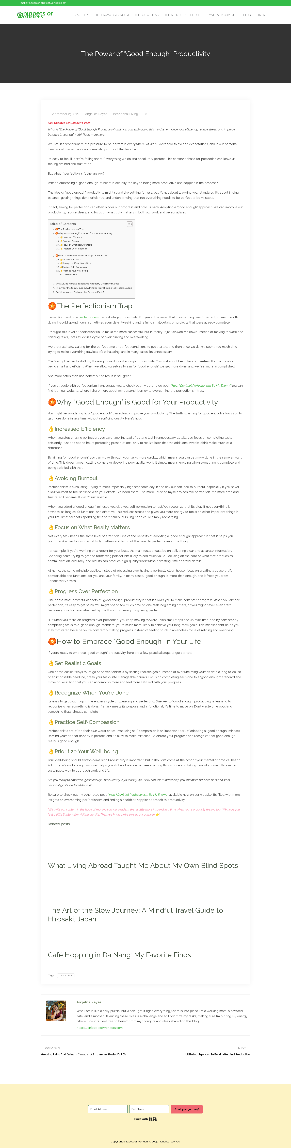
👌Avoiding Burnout (69, 241)
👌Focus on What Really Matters (76, 245)
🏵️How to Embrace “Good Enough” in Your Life (81, 255)
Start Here (81, 15)
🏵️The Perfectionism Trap (70, 229)
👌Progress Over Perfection (73, 248)
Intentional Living (125, 114)
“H (109, 794)
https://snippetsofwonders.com (100, 1027)
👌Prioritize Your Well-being (74, 270)
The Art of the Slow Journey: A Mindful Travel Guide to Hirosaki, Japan (93, 287)
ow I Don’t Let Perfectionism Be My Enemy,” (139, 794)
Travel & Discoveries (221, 15)
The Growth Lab (147, 15)
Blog (247, 15)
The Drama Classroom (112, 15)
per (81, 317)
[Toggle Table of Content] (128, 224)
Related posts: (71, 274)
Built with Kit (145, 1119)
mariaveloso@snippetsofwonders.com (43, 2)
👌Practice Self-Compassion (73, 267)
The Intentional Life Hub (182, 15)
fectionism (91, 317)
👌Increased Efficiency (71, 237)
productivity (66, 975)
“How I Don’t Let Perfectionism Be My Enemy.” (201, 385)
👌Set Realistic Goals (70, 259)
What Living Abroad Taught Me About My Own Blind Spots (87, 283)
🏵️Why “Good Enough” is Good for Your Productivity (83, 233)
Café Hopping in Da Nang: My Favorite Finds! (80, 292)
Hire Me (262, 15)
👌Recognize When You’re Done (75, 263)
